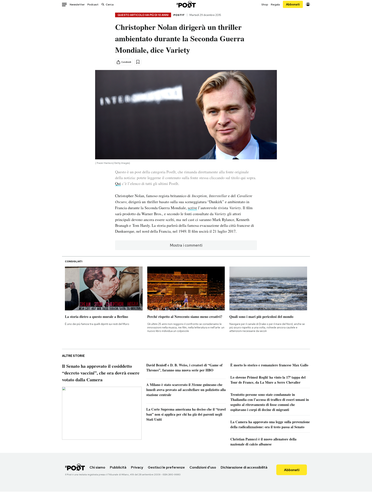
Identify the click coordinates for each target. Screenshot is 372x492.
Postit (179, 15)
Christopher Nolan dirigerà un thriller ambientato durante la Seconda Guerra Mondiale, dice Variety (179, 38)
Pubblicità (118, 467)
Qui (118, 183)
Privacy (137, 467)
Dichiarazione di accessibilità (244, 467)
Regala (275, 4)
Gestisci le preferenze (166, 467)
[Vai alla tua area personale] (308, 4)
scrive (192, 207)
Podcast (92, 4)
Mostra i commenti (186, 245)
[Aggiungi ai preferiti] (138, 62)
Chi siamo (97, 467)
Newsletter (77, 4)
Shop (264, 4)
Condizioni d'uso (202, 467)
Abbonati (293, 4)
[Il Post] (186, 4)
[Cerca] (103, 4)
